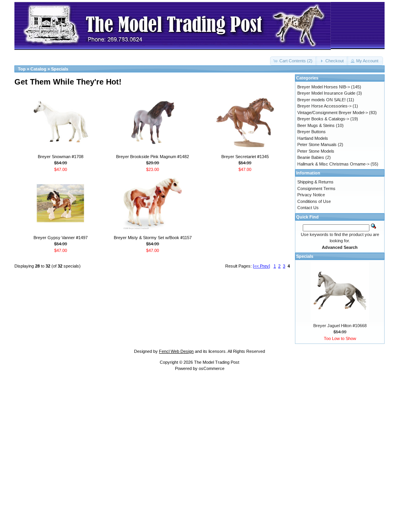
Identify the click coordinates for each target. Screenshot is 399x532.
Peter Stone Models (315, 151)
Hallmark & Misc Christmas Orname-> (333, 164)
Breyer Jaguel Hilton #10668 (340, 325)
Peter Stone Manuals (317, 144)
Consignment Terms (316, 188)
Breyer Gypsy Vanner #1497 (61, 237)
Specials (59, 69)
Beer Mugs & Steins (316, 125)
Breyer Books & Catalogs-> (323, 118)
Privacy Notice (311, 194)
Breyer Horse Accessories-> (324, 106)
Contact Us (308, 207)
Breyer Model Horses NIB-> (323, 87)
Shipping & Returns (315, 182)
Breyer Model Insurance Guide (326, 93)
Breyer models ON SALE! (321, 99)
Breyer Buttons (311, 131)
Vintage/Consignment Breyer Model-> (332, 112)
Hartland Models (312, 138)
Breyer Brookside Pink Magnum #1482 (152, 156)
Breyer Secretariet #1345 (245, 156)
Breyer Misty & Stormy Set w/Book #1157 (153, 237)
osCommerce (211, 368)
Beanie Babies (310, 157)
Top (22, 69)
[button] (293, 60)
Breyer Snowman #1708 (60, 156)
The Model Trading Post (216, 362)
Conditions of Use (314, 201)
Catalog (38, 69)
